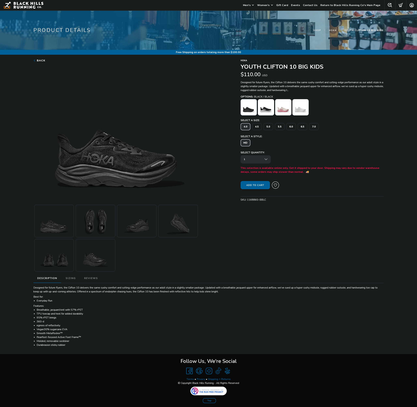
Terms (190, 379)
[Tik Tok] (218, 371)
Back (40, 60)
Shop (317, 30)
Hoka (333, 30)
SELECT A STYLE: (251, 136)
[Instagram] (209, 371)
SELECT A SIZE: (250, 120)
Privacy (201, 379)
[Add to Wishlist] (275, 185)
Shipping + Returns (219, 379)
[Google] (199, 371)
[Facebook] (189, 371)
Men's (247, 5)
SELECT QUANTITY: (253, 152)
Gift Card (282, 5)
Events (295, 5)
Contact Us (310, 5)
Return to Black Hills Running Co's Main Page (350, 5)
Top (209, 400)
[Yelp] (227, 371)
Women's (263, 5)
